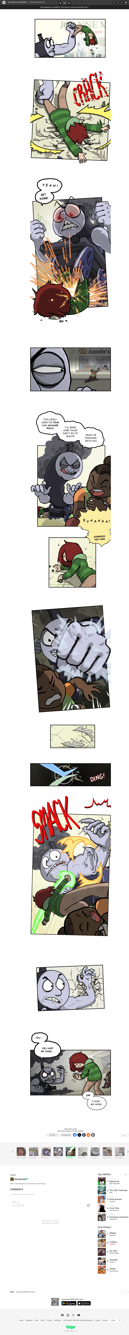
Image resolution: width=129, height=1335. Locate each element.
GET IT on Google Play (69, 1303)
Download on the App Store (84, 1303)
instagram (68, 1315)
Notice (12, 1292)
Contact (105, 1320)
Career (97, 1320)
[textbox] (50, 1196)
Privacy (49, 1320)
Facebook (118, 2)
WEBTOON (4, 2)
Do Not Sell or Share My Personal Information (78, 1320)
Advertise (58, 1320)
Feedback (29, 1320)
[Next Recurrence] (128, 1151)
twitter (73, 1315)
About (21, 1320)
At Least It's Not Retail (17, 2)
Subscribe (113, 2)
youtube (79, 1315)
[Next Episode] (69, 3)
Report (124, 1135)
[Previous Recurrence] (13, 1151)
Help (36, 1320)
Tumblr (84, 1135)
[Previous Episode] (60, 3)
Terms (43, 1320)
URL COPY (126, 2)
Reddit (88, 1135)
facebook (62, 1315)
